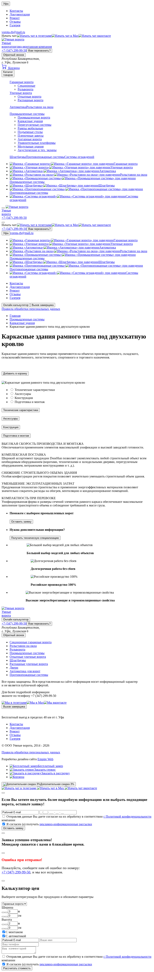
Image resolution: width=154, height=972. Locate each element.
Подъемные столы (30, 132)
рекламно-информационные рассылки (66, 824)
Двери (14, 667)
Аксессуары (23, 394)
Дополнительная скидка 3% (57, 784)
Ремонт (15, 18)
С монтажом (14, 932)
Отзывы (15, 21)
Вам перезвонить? (39, 50)
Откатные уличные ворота (28, 656)
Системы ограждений (79, 157)
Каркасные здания (30, 121)
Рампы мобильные (30, 128)
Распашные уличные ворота (29, 664)
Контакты (16, 10)
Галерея (15, 25)
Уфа (5, 3)
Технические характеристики (35, 389)
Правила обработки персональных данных (31, 309)
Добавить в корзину (15, 373)
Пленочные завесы (31, 135)
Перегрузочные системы (34, 124)
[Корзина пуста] (17, 777)
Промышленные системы (27, 114)
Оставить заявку (21, 521)
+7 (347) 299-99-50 (14, 50)
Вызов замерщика (43, 305)
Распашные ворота (30, 100)
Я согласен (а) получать (49, 824)
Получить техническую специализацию (35, 537)
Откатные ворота (29, 96)
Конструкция (24, 398)
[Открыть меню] (3, 208)
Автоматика (18, 107)
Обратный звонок (13, 54)
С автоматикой (16, 936)
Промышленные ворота (34, 117)
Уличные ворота (21, 93)
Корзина (13, 68)
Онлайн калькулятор (15, 305)
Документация (20, 14)
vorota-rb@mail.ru (13, 32)
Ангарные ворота (30, 139)
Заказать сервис (45, 769)
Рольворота (25, 89)
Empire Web (45, 759)
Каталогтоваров (8, 73)
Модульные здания (31, 146)
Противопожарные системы (45, 157)
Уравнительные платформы (37, 143)
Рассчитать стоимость (17, 968)
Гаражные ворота (21, 82)
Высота (7, 919)
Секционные (26, 85)
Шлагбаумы (18, 157)
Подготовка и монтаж (30, 402)
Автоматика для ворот (25, 671)
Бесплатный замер (50, 766)
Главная (15, 315)
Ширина (7, 907)
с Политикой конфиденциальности (127, 816)
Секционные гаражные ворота (31, 642)
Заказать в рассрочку (55, 773)
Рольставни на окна (39, 107)
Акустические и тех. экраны (37, 150)
